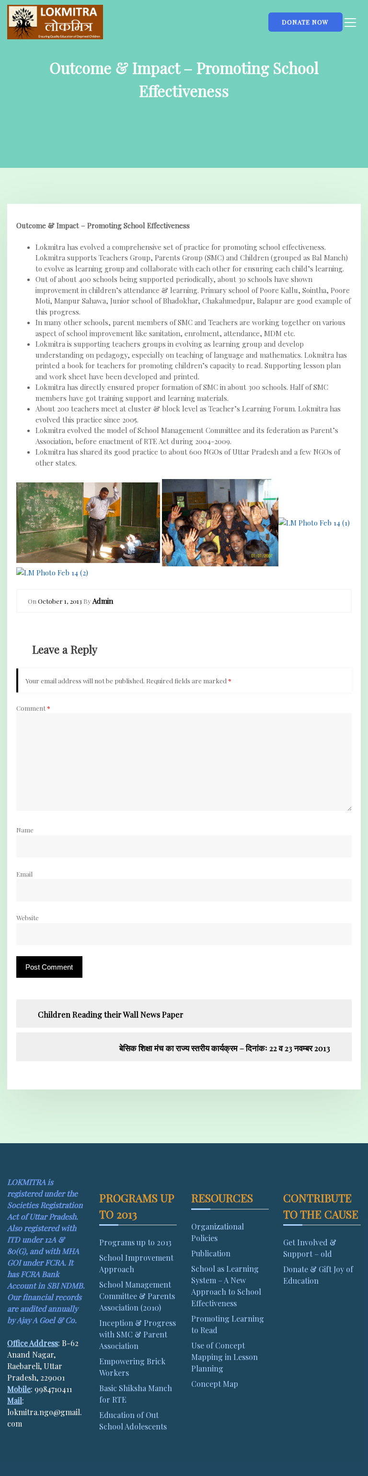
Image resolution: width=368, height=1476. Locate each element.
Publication (210, 1253)
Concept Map (214, 1384)
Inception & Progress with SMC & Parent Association (137, 1334)
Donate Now (305, 22)
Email (24, 873)
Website (27, 917)
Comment (33, 707)
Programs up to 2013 (135, 1242)
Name (25, 829)
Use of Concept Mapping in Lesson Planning (224, 1356)
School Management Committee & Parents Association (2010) (137, 1295)
